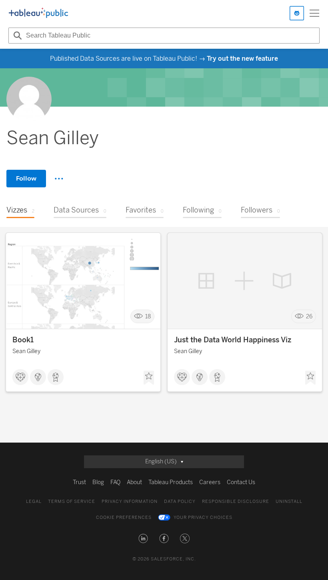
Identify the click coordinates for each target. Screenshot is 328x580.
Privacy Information (130, 501)
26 (309, 316)
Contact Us (241, 482)
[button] (143, 538)
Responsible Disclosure (235, 501)
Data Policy (180, 501)
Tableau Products (170, 482)
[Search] (16, 35)
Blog (98, 482)
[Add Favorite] (149, 378)
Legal (34, 501)
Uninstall (289, 501)
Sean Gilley (26, 351)
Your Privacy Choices (203, 517)
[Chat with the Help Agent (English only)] (297, 13)
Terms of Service (71, 501)
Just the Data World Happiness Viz (232, 340)
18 (148, 316)
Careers (209, 482)
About (134, 482)
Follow (26, 178)
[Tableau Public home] (38, 13)
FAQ (115, 482)
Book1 (23, 340)
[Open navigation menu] (314, 13)
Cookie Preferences (124, 517)
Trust (79, 482)
